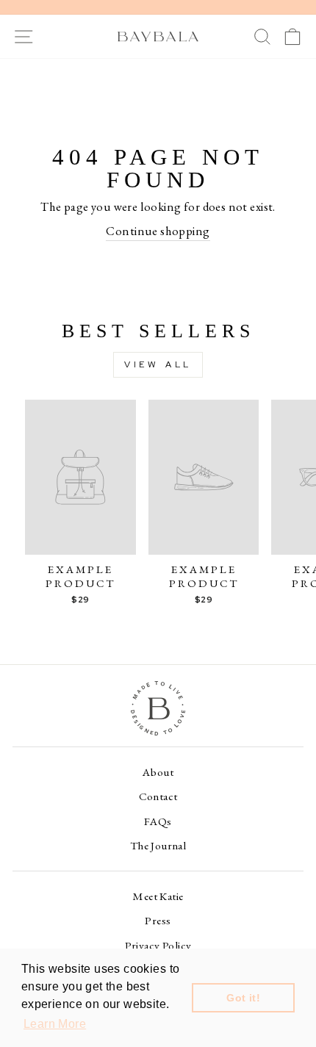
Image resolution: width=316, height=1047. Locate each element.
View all (158, 364)
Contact (158, 796)
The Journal (158, 845)
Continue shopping (157, 231)
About (158, 772)
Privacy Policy (158, 945)
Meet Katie (157, 896)
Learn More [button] (55, 1024)
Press (157, 920)
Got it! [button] (243, 998)
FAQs (158, 821)
